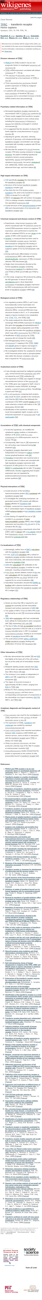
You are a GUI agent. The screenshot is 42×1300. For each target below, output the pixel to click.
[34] (23, 562)
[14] (30, 236)
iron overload (30, 91)
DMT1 (28, 549)
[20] (33, 338)
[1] (14, 68)
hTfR (7, 532)
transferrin (9, 187)
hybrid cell (23, 389)
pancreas (32, 381)
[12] (27, 203)
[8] (35, 167)
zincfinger (10, 572)
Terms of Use (8, 1233)
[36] (32, 580)
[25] (14, 448)
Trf (12, 198)
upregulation (9, 285)
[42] (23, 672)
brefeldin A (17, 562)
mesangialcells (29, 415)
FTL (15, 317)
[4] (40, 113)
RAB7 (36, 343)
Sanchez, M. (21, 36)
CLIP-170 (14, 555)
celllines (12, 75)
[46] (20, 741)
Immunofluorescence (13, 751)
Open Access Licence (23, 1232)
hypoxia (8, 631)
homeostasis (10, 307)
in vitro (29, 435)
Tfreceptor (37, 468)
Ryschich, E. (6, 36)
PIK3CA (8, 63)
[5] (16, 126)
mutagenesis (10, 437)
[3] (31, 98)
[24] (16, 417)
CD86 (38, 521)
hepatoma (29, 223)
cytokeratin (9, 725)
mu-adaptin (31, 532)
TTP (6, 180)
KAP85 (35, 583)
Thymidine (9, 458)
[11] (27, 195)
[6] (13, 134)
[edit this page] (36, 17)
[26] (30, 455)
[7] (15, 147)
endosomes (21, 203)
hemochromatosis (29, 205)
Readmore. (8, 51)
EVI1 (7, 687)
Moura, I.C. (13, 38)
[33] (27, 552)
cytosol (20, 534)
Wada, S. (26, 38)
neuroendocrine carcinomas (20, 83)
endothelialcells (30, 374)
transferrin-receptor (18, 641)
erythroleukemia (11, 256)
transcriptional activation (14, 634)
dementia (17, 139)
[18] (33, 290)
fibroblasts (29, 644)
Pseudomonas (10, 269)
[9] (24, 182)
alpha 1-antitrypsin (31, 639)
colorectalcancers (13, 692)
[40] (31, 636)
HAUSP (11, 346)
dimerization (9, 407)
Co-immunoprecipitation (14, 529)
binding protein (28, 190)
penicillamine (10, 282)
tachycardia (18, 162)
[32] (26, 537)
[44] (17, 687)
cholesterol (35, 162)
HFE (7, 208)
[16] (25, 261)
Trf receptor (37, 198)
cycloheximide (17, 468)
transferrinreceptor (15, 182)
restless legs (26, 113)
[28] (19, 478)
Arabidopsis (13, 534)
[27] (33, 463)
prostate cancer (23, 241)
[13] (21, 211)
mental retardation (26, 157)
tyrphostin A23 (19, 537)
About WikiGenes (11, 1232)
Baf (34, 445)
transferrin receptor (21, 111)
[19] (28, 317)
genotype (23, 335)
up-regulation (18, 519)
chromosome (23, 333)
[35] (31, 570)
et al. (13, 36)
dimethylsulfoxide (11, 259)
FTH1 (11, 317)
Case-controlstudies (12, 730)
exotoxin (19, 269)
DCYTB (37, 697)
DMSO (7, 468)
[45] (20, 700)
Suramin (8, 238)
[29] (29, 504)
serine (16, 432)
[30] (8, 514)
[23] (22, 407)
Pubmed (35, 774)
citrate (33, 233)
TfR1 (7, 195)
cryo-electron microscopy (19, 743)
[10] (21, 187)
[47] (37, 756)
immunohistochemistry (13, 728)
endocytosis (36, 200)
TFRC (4, 24)
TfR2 (7, 618)
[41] (34, 644)
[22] (32, 358)
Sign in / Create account (35, 0)
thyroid (29, 149)
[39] (30, 623)
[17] (6, 274)
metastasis (9, 73)
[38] (37, 608)
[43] (15, 679)
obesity (17, 160)
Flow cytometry (10, 715)
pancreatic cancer (23, 75)
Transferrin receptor (12, 450)
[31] (19, 527)
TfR (28, 93)
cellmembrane (14, 394)
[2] (10, 81)
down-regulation (11, 93)
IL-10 (28, 524)
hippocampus (20, 121)
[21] (34, 348)
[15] (6, 251)
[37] (16, 590)
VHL (15, 626)
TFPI (7, 565)
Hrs (35, 572)
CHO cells (25, 623)
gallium (29, 453)
